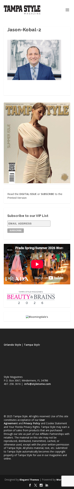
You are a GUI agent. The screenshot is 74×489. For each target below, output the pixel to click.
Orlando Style (12, 344)
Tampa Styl (31, 344)
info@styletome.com (37, 384)
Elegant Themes (29, 479)
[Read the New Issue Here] (37, 182)
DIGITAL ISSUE (28, 194)
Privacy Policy (32, 423)
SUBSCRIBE (47, 194)
